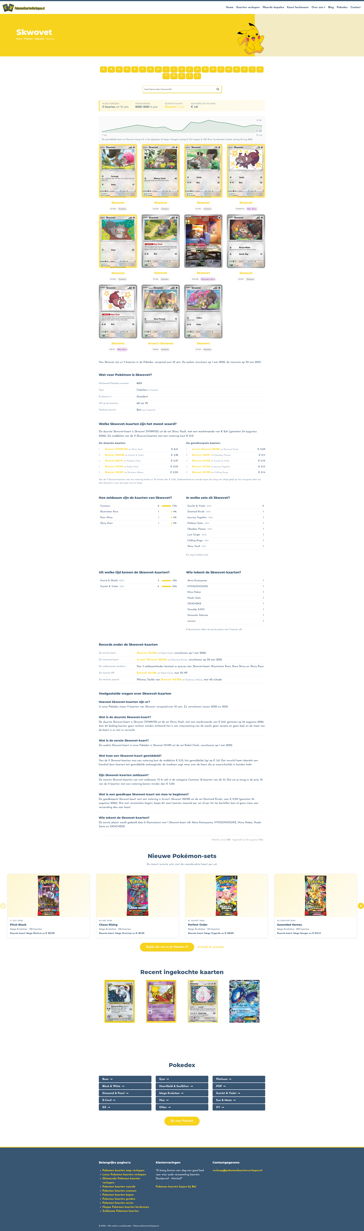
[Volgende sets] (361, 906)
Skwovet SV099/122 (116, 449)
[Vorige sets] (3, 906)
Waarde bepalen (273, 7)
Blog (331, 7)
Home (229, 7)
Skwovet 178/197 (201, 455)
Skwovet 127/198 (201, 472)
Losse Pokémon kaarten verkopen (124, 1174)
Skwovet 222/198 (114, 455)
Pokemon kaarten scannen (119, 1191)
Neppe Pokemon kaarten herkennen (125, 1207)
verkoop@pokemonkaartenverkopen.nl (237, 1170)
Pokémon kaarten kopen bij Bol (176, 1186)
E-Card (106, 1100)
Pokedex (342, 7)
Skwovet (174, 107)
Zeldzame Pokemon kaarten (120, 1211)
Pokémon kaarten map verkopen (123, 1170)
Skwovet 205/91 (114, 461)
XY (218, 1107)
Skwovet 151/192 (114, 466)
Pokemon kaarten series (117, 1203)
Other (163, 1107)
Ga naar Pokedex (182, 1121)
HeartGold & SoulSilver (174, 1086)
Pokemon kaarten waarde (119, 1186)
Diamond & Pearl (113, 1093)
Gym (162, 1079)
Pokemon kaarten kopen (118, 1195)
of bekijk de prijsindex (210, 947)
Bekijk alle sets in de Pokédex (165, 947)
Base (105, 1079)
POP (219, 1086)
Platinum (221, 1079)
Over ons (317, 7)
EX (104, 1107)
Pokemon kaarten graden (118, 1199)
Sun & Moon (224, 1100)
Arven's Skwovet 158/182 (206, 449)
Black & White (111, 1086)
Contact (355, 7)
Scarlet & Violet (226, 1093)
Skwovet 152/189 (114, 472)
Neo (162, 1100)
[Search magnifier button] (217, 89)
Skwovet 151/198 (201, 461)
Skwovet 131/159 (201, 466)
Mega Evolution (169, 1093)
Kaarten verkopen (248, 7)
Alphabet (39, 39)
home (19, 39)
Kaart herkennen (298, 7)
